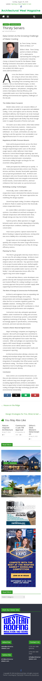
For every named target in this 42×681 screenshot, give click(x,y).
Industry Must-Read (28, 491)
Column (6, 24)
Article (28, 463)
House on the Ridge (10, 405)
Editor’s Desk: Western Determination (34, 429)
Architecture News (19, 463)
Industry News (23, 488)
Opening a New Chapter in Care (21, 4)
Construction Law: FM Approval (20, 427)
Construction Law (15, 24)
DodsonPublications (10, 31)
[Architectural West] (3, 16)
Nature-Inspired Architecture (7, 427)
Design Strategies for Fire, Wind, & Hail (23, 414)
